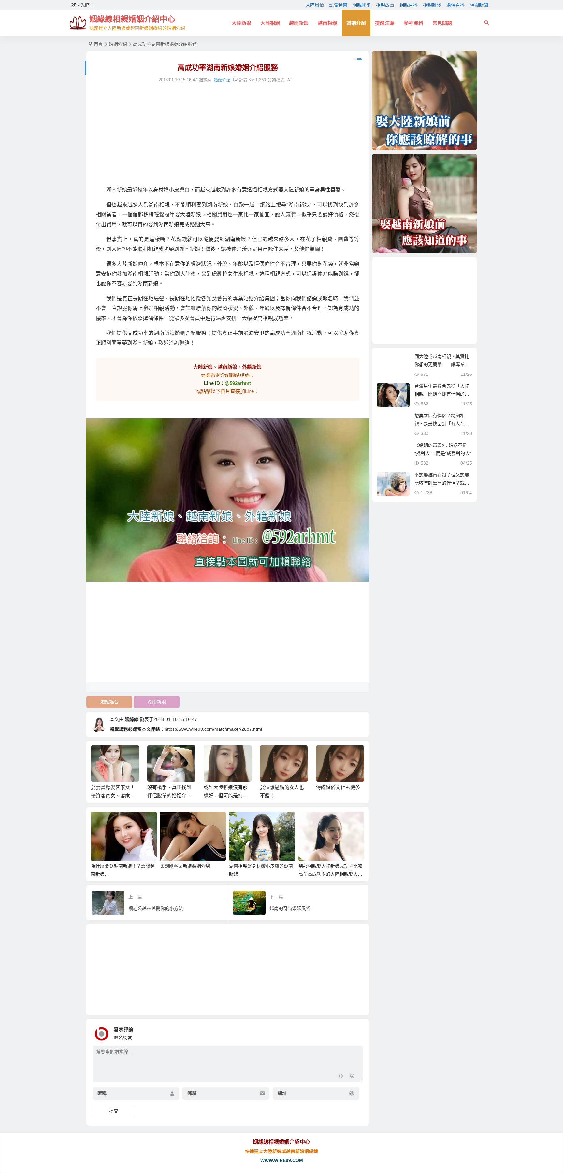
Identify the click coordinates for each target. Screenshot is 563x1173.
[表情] (352, 1076)
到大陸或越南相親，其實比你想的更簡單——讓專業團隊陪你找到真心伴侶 (441, 364)
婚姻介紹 (356, 23)
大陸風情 (315, 4)
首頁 (98, 44)
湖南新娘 (157, 701)
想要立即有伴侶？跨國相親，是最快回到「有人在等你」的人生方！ (441, 423)
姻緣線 (131, 719)
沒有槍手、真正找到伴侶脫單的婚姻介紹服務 (169, 795)
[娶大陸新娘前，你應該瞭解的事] (424, 100)
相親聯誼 (362, 4)
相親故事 (385, 4)
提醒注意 (385, 23)
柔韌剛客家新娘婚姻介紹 (185, 866)
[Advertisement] (227, 134)
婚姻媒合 (109, 701)
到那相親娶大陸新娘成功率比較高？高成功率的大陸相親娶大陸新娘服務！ (330, 874)
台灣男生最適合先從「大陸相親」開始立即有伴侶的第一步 (441, 394)
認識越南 (338, 4)
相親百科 (408, 4)
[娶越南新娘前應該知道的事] (424, 203)
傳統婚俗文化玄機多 (338, 787)
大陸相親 (270, 23)
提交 (113, 1111)
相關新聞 (479, 4)
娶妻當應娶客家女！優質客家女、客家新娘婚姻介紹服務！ (113, 795)
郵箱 (191, 1093)
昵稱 (102, 1093)
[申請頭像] (356, 1032)
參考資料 (413, 23)
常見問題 (442, 23)
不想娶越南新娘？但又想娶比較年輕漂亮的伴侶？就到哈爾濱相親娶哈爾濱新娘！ (441, 483)
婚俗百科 (455, 4)
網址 (282, 1093)
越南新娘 (299, 23)
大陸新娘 (241, 23)
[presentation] (326, 755)
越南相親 (327, 23)
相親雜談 (432, 4)
